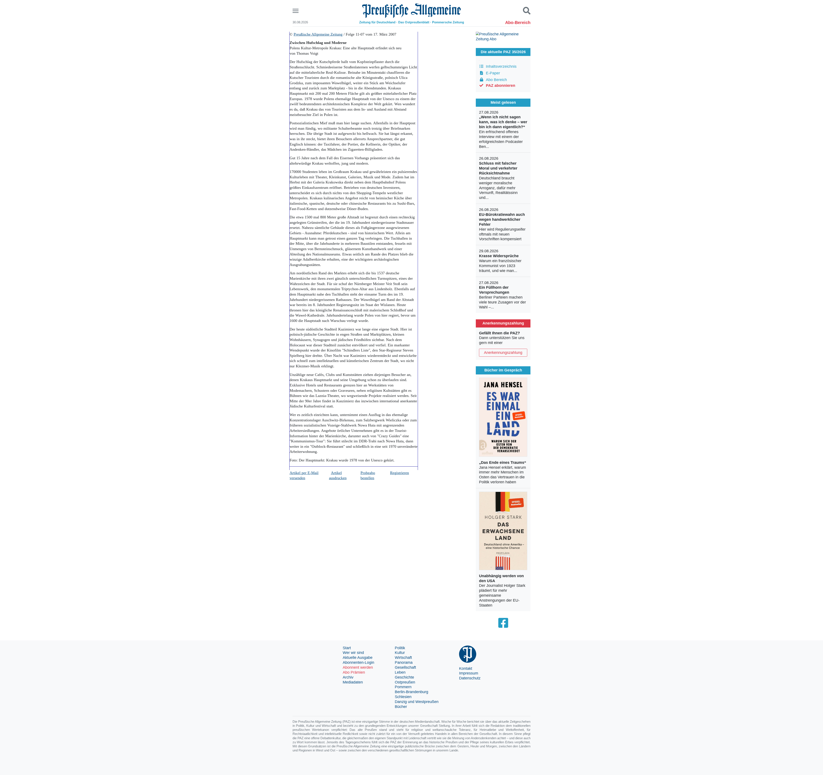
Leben (400, 672)
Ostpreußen (405, 682)
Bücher (401, 706)
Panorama (404, 662)
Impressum (468, 673)
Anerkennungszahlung (503, 352)
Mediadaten (353, 682)
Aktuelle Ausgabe (357, 657)
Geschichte (404, 677)
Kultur (400, 652)
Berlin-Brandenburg (411, 692)
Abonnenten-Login (358, 662)
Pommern (403, 687)
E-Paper (492, 73)
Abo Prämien (354, 672)
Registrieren (399, 473)
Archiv (348, 677)
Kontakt (465, 668)
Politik (400, 648)
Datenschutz (470, 678)
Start (347, 648)
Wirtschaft (403, 657)
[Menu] (296, 10)
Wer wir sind (353, 652)
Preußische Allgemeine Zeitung (318, 34)
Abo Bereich (495, 80)
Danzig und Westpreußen (417, 702)
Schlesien (403, 697)
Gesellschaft (405, 667)
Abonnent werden (358, 667)
